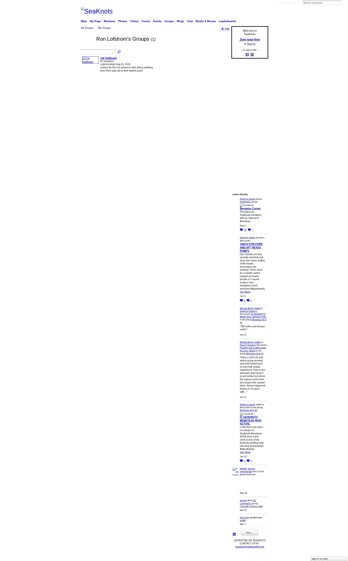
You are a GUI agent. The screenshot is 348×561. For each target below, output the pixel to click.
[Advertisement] (248, 122)
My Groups (104, 27)
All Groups (87, 27)
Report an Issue (238, 556)
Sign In (296, 2)
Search (344, 2)
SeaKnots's (245, 202)
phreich (251, 468)
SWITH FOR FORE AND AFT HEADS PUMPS (251, 248)
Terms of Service (259, 556)
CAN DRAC (109, 556)
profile (243, 520)
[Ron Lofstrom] (87, 46)
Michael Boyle (246, 308)
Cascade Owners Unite (251, 506)
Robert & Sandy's (248, 311)
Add (227, 28)
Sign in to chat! (320, 559)
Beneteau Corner (250, 208)
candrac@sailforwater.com (249, 546)
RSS (234, 534)
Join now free (283, 2)
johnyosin (244, 517)
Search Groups (119, 52)
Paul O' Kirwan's (248, 345)
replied (257, 308)
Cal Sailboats (108, 58)
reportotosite (246, 471)
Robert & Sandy (247, 199)
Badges (222, 556)
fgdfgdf (243, 468)
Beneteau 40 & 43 (254, 353)
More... (249, 532)
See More (245, 292)
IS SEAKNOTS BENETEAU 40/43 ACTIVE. (250, 420)
